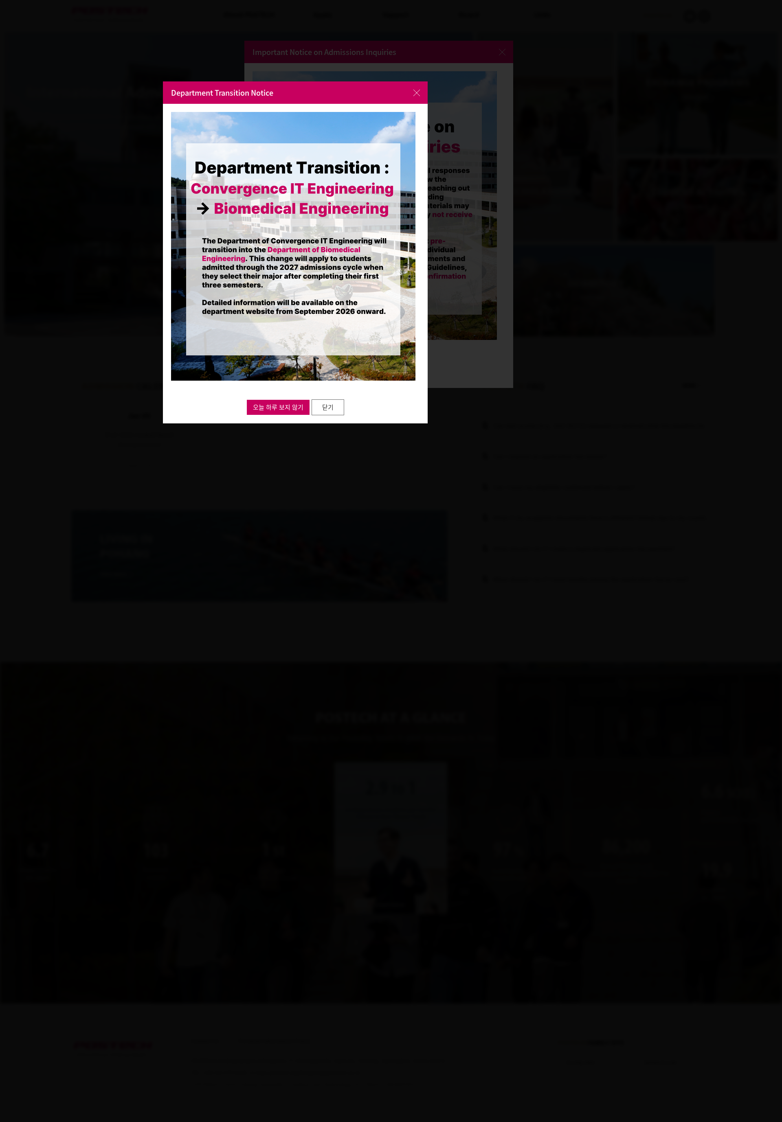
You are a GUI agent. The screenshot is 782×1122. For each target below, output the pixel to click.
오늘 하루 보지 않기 (278, 407)
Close (416, 92)
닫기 (328, 407)
